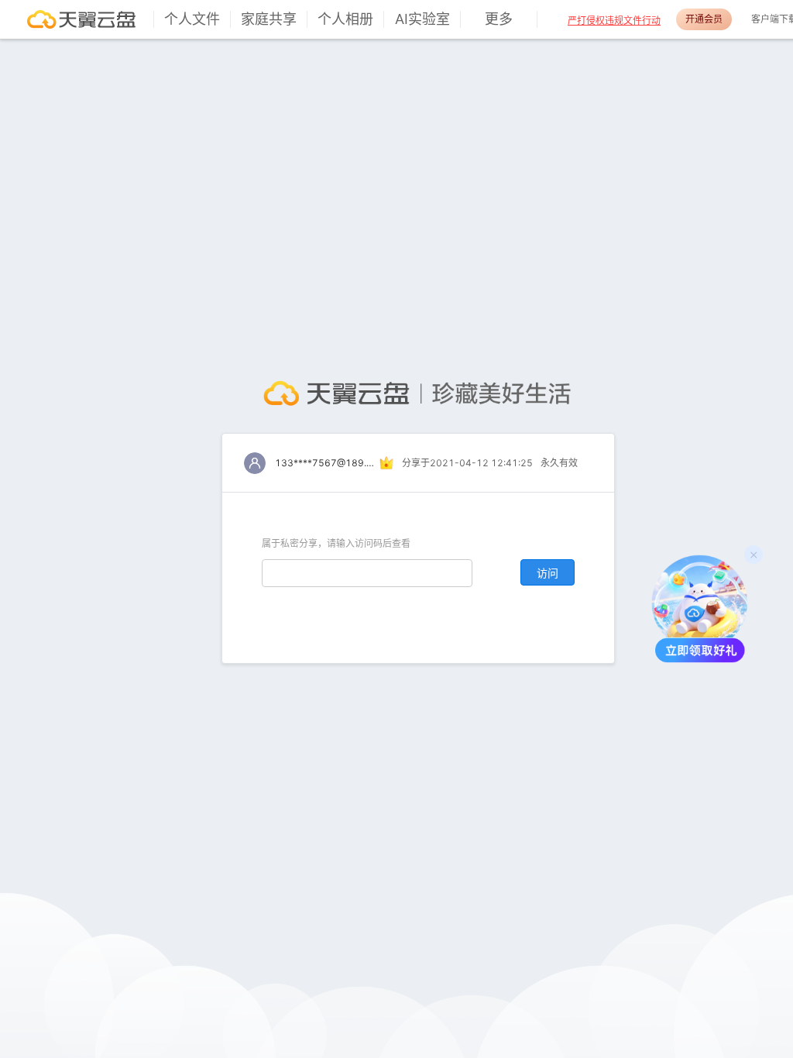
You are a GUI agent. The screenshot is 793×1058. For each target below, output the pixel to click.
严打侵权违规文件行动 (614, 20)
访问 (547, 572)
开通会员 (704, 19)
